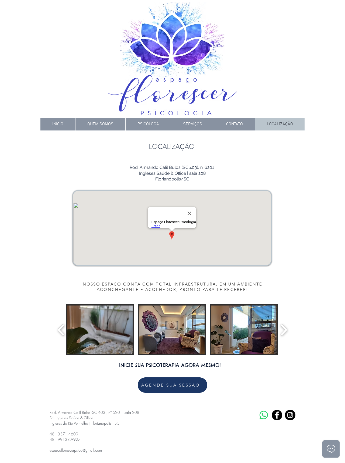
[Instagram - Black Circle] (290, 415)
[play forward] (284, 329)
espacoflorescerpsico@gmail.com (76, 450)
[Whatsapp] (263, 415)
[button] (100, 329)
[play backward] (61, 329)
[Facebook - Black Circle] (277, 415)
